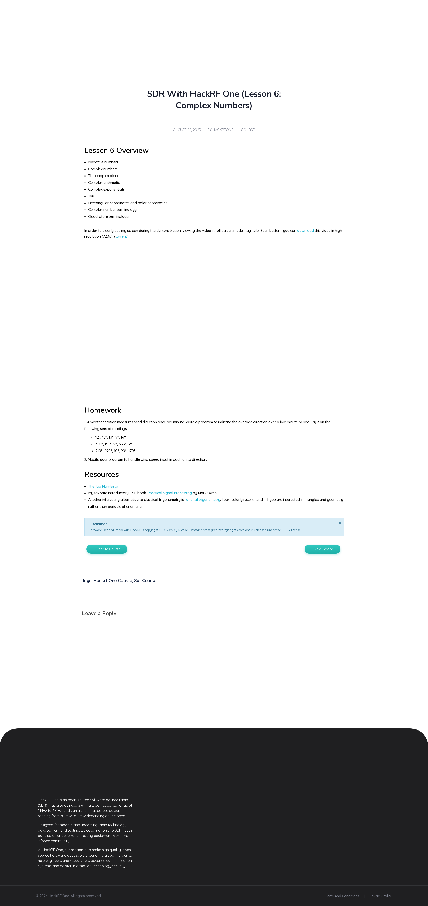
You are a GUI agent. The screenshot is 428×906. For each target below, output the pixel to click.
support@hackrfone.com (370, 21)
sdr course (145, 580)
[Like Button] (333, 579)
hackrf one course (112, 580)
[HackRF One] (86, 775)
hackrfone (222, 130)
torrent (121, 236)
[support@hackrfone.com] (346, 21)
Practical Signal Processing (170, 493)
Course (248, 130)
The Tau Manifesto (103, 486)
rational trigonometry (202, 499)
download (305, 230)
